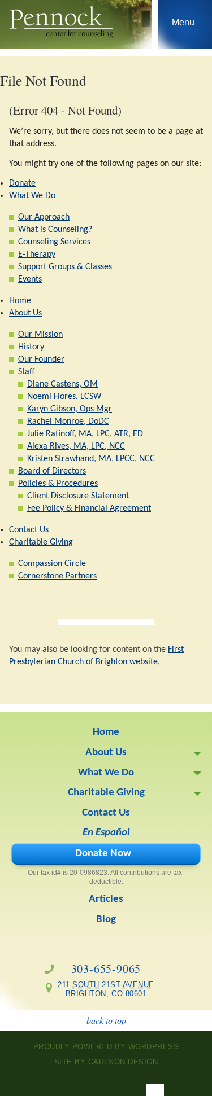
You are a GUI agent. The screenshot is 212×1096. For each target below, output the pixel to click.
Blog (106, 919)
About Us (25, 313)
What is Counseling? (55, 229)
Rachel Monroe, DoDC (68, 421)
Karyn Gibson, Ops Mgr (69, 409)
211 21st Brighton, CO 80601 (102, 989)
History (31, 347)
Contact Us (29, 529)
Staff (26, 371)
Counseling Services (54, 242)
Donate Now (103, 853)
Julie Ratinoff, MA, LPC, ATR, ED (85, 434)
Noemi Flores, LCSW (64, 396)
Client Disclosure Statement (78, 496)
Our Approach (44, 217)
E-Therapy (36, 254)
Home (20, 300)
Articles (106, 899)
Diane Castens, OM (62, 384)
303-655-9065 (106, 968)
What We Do (32, 195)
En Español (106, 832)
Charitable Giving (41, 542)
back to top (106, 1020)
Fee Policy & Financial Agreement (89, 508)
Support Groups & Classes (65, 266)
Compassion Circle (52, 563)
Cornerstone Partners (57, 576)
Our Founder (41, 359)
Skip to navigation (183, 27)
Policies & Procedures (58, 483)
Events (30, 279)
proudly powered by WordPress (106, 1046)
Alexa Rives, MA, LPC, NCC (76, 446)
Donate (22, 183)
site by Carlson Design (106, 1062)
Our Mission (40, 334)
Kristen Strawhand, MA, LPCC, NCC (91, 458)
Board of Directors (52, 471)
